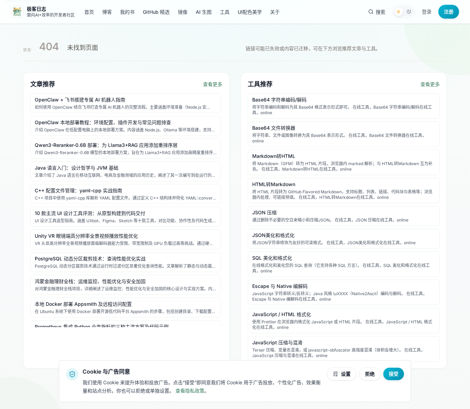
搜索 (380, 12)
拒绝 (370, 374)
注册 (448, 11)
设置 (346, 374)
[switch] (403, 11)
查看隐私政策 (189, 391)
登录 (426, 11)
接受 (393, 374)
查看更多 (212, 84)
